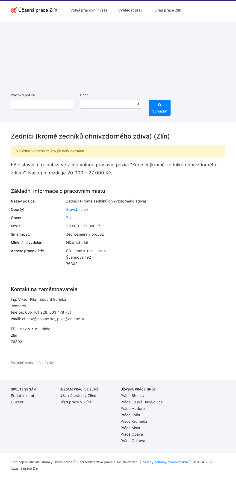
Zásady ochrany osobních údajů (166, 462)
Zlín (69, 217)
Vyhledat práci (131, 10)
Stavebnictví (77, 209)
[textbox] (89, 104)
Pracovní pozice (23, 95)
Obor (84, 95)
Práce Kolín (130, 415)
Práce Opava (132, 434)
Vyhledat (160, 111)
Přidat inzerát (22, 395)
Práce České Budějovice (142, 402)
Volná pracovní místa (88, 10)
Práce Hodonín (133, 408)
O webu (17, 402)
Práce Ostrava (133, 440)
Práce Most (130, 427)
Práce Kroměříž (134, 421)
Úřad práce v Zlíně (75, 402)
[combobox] (111, 104)
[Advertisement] (118, 53)
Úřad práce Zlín (168, 10)
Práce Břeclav (133, 395)
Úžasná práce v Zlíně (77, 395)
